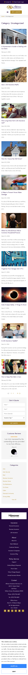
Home (2, 16)
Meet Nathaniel (14, 544)
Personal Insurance (14, 526)
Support (14, 562)
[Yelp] (12, 611)
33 (17, 393)
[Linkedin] (19, 611)
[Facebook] (9, 611)
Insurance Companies (14, 550)
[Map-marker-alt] (5, 611)
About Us (14, 540)
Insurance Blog (14, 554)
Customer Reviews (14, 547)
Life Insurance (14, 532)
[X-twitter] (23, 611)
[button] (7, 12)
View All (14, 499)
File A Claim (14, 568)
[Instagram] (16, 611)
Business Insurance (14, 529)
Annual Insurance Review (14, 575)
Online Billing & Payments (14, 565)
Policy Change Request (14, 572)
